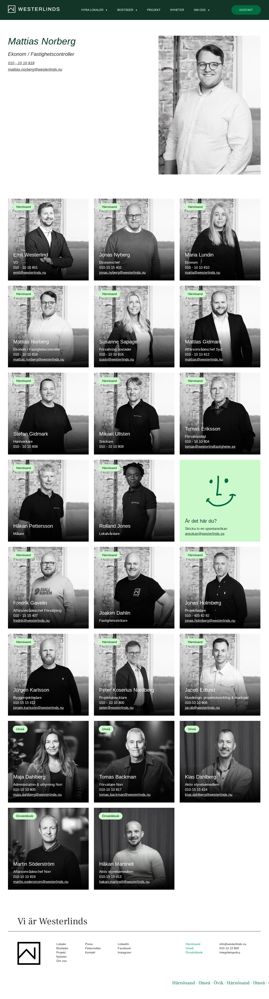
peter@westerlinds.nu (116, 708)
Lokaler (61, 944)
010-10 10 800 (229, 948)
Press (89, 944)
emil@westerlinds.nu (29, 273)
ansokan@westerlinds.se (204, 534)
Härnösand (193, 944)
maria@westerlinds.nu (202, 273)
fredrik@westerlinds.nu (31, 621)
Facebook (124, 948)
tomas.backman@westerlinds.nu (124, 795)
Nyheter (177, 10)
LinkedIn (123, 944)
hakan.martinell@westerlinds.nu (124, 882)
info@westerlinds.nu (232, 944)
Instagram (124, 952)
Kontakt (246, 10)
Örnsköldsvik (194, 952)
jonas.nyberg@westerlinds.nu (122, 273)
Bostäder (62, 948)
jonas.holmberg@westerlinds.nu (210, 621)
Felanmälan (93, 948)
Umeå (190, 948)
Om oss (61, 960)
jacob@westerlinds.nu (202, 708)
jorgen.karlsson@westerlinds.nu (38, 708)
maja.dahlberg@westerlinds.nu (37, 795)
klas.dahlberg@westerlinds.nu (208, 795)
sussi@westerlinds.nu (116, 359)
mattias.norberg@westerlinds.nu (35, 69)
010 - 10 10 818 (21, 63)
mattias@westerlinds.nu (204, 359)
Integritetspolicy (229, 952)
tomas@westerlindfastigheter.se (210, 447)
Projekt (154, 10)
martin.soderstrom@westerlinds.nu (40, 882)
